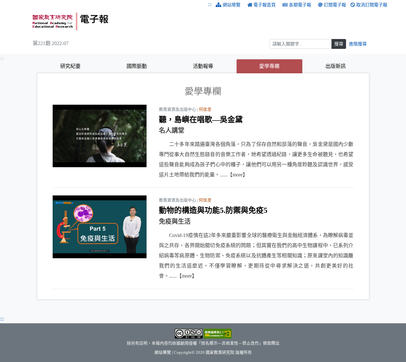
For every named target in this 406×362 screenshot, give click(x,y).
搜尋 (338, 44)
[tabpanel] (203, 187)
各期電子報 (300, 5)
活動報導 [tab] (203, 66)
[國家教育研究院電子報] (115, 21)
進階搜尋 (358, 44)
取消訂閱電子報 (371, 5)
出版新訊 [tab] (335, 66)
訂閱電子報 (335, 5)
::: (210, 4)
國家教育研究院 (220, 352)
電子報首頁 (264, 5)
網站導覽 (231, 5)
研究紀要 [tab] (70, 66)
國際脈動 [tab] (137, 66)
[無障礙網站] (218, 333)
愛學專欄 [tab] (281, 66)
